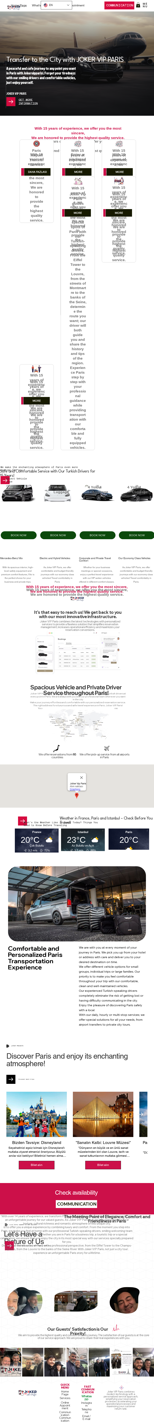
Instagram (86, 1404)
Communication (65, 1413)
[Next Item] (140, 1114)
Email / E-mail (86, 1417)
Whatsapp (87, 1397)
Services (65, 1398)
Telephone (87, 1411)
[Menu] (145, 5)
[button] (138, 4)
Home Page (65, 1393)
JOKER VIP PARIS (16, 93)
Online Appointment (65, 1405)
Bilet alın (36, 1165)
